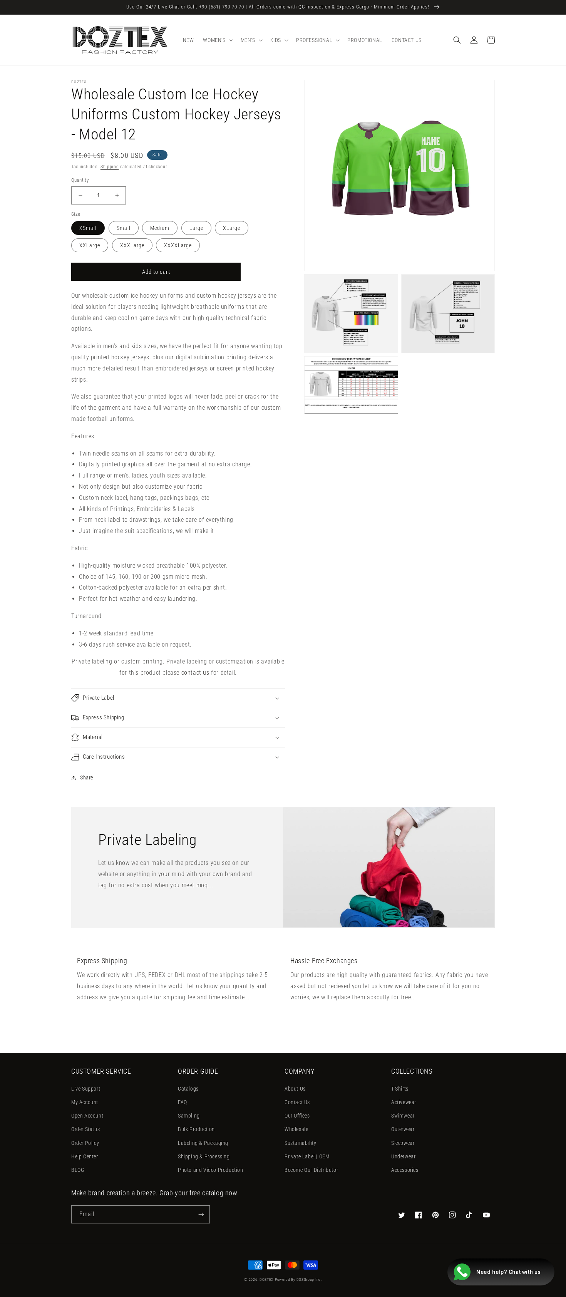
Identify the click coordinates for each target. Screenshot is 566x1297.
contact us (195, 672)
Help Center (84, 1156)
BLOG (77, 1170)
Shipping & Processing (204, 1156)
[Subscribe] (201, 1214)
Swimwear (403, 1116)
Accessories (405, 1170)
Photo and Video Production (210, 1170)
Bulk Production (196, 1129)
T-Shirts (400, 1089)
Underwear (403, 1156)
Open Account (87, 1116)
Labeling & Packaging (203, 1143)
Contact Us (297, 1102)
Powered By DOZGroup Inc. (298, 1279)
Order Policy (85, 1143)
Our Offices (297, 1116)
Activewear (403, 1102)
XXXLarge (132, 245)
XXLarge (89, 245)
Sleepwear (402, 1143)
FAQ (182, 1102)
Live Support (85, 1089)
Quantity (80, 180)
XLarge (231, 228)
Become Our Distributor (311, 1170)
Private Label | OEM (307, 1156)
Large (196, 228)
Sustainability (300, 1143)
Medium (159, 228)
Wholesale (296, 1129)
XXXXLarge (178, 245)
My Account (84, 1102)
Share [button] (86, 777)
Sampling (189, 1116)
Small (124, 228)
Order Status (85, 1129)
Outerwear (402, 1129)
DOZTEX (266, 1279)
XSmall (88, 228)
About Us (295, 1089)
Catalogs (188, 1089)
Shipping (109, 166)
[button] (217, 40)
